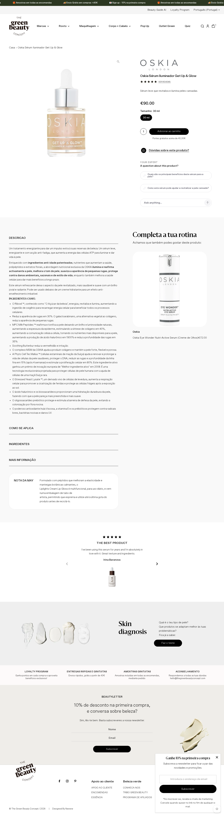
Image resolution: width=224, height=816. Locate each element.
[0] (213, 26)
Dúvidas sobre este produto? (169, 150)
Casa (12, 47)
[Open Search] (202, 26)
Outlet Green (167, 26)
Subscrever (112, 749)
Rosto (63, 26)
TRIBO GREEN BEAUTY (135, 792)
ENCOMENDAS (99, 792)
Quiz (187, 26)
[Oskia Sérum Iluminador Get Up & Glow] (170, 326)
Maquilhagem (87, 26)
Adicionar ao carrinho (169, 131)
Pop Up (145, 26)
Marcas (42, 26)
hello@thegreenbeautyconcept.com (187, 678)
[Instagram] (67, 781)
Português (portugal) (205, 10)
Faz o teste (168, 643)
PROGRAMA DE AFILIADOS (137, 797)
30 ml (146, 117)
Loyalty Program (179, 10)
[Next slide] (157, 564)
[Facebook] (59, 781)
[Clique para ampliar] (118, 61)
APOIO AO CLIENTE (101, 788)
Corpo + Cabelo (118, 26)
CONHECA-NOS (131, 788)
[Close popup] (217, 757)
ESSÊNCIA (97, 797)
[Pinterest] (75, 781)
